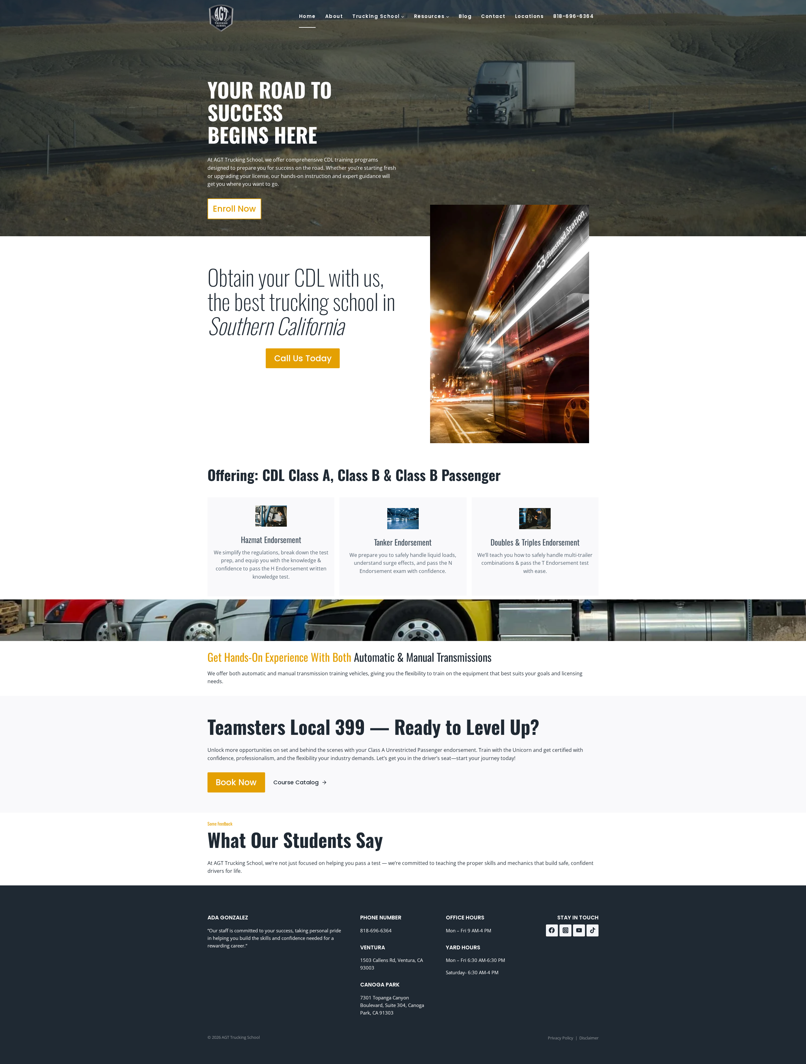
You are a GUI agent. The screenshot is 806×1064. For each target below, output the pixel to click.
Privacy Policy (560, 1037)
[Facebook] (552, 930)
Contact (493, 16)
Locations (529, 16)
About (334, 16)
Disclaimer (589, 1037)
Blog (465, 16)
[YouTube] (579, 930)
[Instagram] (565, 930)
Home (307, 16)
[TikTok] (593, 930)
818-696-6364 (573, 16)
